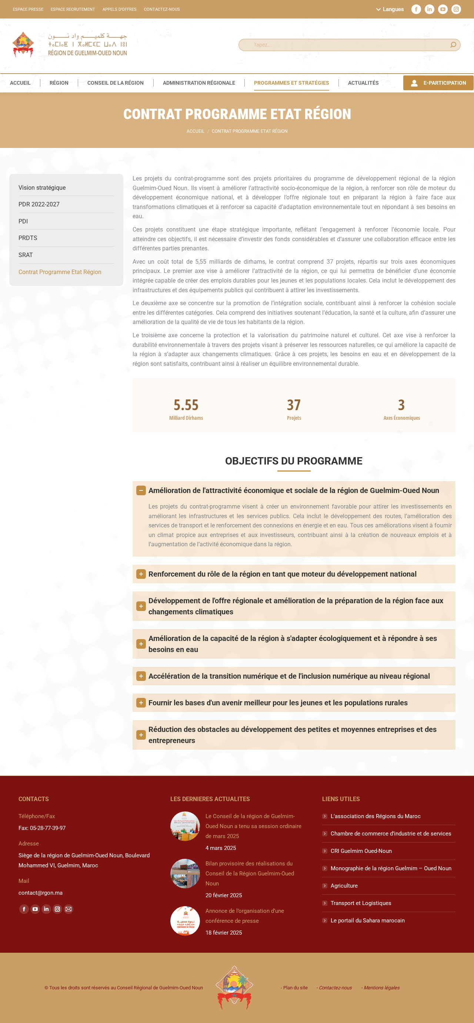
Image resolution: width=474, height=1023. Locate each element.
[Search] (453, 45)
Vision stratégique (42, 187)
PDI (23, 221)
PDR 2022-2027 (39, 204)
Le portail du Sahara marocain (368, 920)
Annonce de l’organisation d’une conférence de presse (245, 916)
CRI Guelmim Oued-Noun (361, 851)
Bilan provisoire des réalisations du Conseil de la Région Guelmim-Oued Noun (250, 873)
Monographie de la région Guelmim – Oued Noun (391, 868)
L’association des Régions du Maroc (376, 816)
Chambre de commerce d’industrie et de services (391, 833)
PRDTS (28, 238)
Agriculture (344, 885)
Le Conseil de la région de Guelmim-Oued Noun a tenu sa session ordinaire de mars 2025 (253, 826)
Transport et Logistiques (361, 903)
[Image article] (185, 826)
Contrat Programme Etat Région (60, 272)
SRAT (26, 255)
